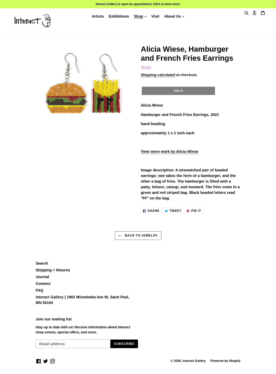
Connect (43, 283)
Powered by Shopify (225, 361)
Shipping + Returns (53, 270)
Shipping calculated (158, 75)
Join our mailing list (54, 319)
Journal (42, 277)
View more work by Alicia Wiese (169, 151)
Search (42, 263)
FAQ (39, 290)
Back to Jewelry (141, 235)
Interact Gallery (194, 361)
